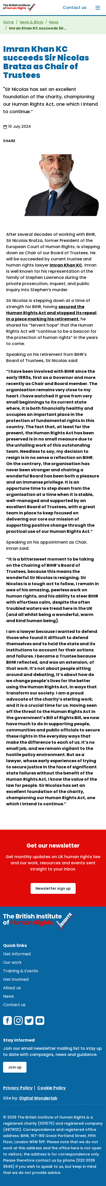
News (53, 22)
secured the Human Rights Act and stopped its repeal (51, 310)
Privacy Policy (18, 1088)
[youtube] (40, 1020)
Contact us (74, 8)
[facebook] (7, 1020)
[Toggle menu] (98, 8)
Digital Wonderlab (38, 1098)
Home (8, 22)
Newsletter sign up (53, 888)
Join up (15, 1067)
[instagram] (18, 1020)
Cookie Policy (51, 1088)
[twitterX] (29, 1020)
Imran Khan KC (66, 265)
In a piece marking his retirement (42, 319)
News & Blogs (31, 22)
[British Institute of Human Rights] (20, 8)
